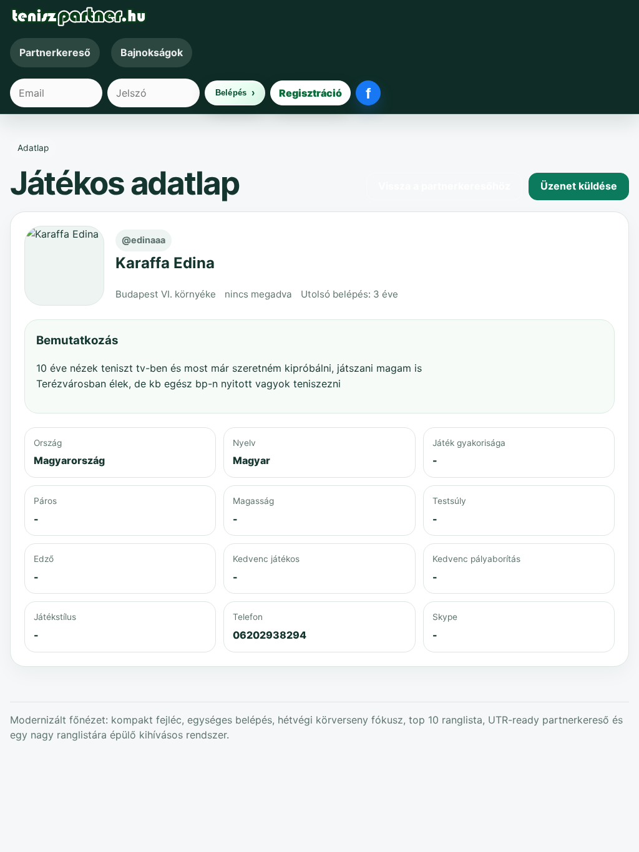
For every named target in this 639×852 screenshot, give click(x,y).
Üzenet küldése (578, 186)
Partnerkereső (54, 52)
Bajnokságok (151, 52)
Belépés (230, 92)
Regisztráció (310, 93)
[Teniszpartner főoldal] (319, 16)
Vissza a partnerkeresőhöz (444, 186)
